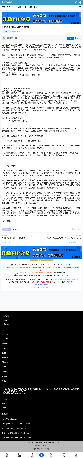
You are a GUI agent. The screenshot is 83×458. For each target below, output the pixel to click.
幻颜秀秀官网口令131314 (9, 419)
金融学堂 (4, 367)
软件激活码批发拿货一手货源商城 (13, 238)
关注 (71, 38)
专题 (30, 7)
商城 (19, 7)
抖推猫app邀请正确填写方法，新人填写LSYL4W (16, 424)
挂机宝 (4, 353)
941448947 (27, 275)
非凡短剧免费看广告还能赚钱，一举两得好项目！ (16, 433)
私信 (78, 38)
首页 (3, 7)
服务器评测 (5, 357)
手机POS (4, 348)
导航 (35, 7)
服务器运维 (5, 362)
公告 (14, 7)
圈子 (8, 7)
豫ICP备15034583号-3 (42, 446)
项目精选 (4, 376)
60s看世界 (5, 334)
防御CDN (4, 371)
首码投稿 (6, 31)
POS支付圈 (5, 339)
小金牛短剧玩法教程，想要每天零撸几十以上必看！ (17, 438)
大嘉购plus (5, 343)
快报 (24, 7)
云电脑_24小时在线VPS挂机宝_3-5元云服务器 (47, 443)
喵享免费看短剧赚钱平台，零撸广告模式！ (14, 428)
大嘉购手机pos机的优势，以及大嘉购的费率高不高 (64, 238)
